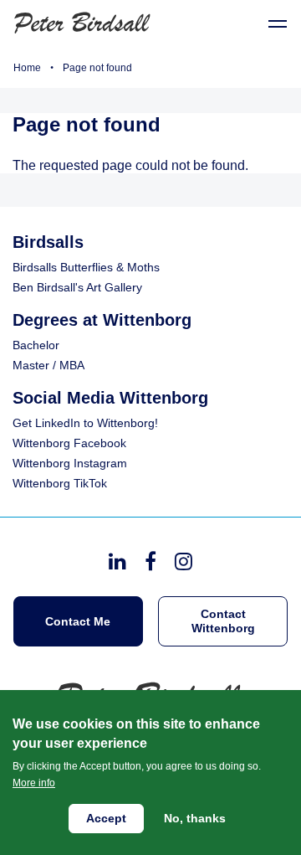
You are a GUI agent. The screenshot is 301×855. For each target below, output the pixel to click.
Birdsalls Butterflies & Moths (86, 267)
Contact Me (77, 621)
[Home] (83, 21)
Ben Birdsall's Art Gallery (77, 287)
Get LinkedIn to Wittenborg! (85, 423)
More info (34, 783)
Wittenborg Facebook (69, 443)
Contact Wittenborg (223, 621)
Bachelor (36, 345)
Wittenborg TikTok (60, 483)
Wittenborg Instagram (70, 463)
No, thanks (195, 818)
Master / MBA (48, 365)
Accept (106, 818)
